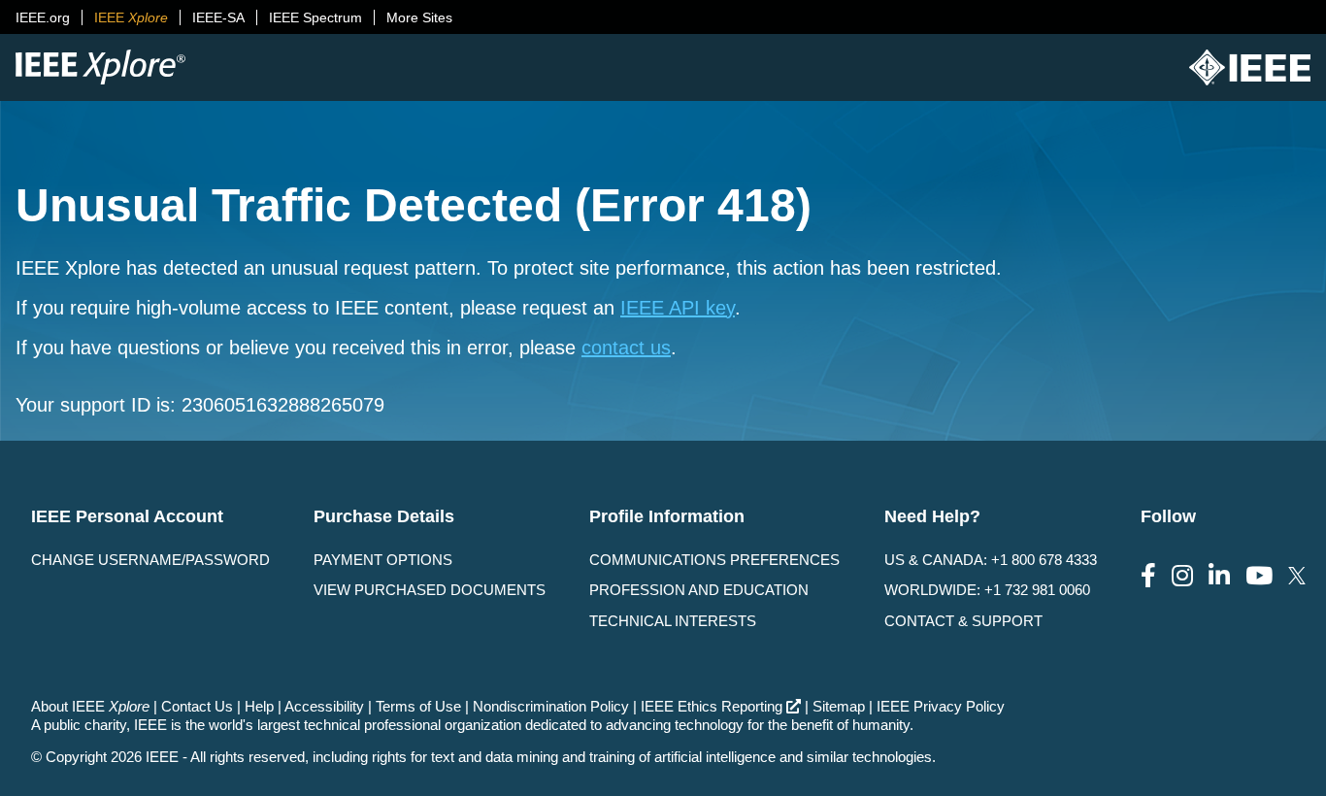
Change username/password (150, 559)
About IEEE (90, 706)
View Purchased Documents (430, 589)
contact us (626, 347)
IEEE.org (43, 17)
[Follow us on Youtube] (1259, 576)
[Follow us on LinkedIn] (1219, 576)
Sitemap (838, 706)
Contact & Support (963, 621)
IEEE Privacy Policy (941, 706)
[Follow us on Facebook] (1148, 576)
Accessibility (324, 706)
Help (259, 706)
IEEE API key (677, 307)
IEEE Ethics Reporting (711, 706)
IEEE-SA (218, 17)
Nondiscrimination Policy (551, 706)
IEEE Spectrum (315, 17)
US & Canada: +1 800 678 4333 (990, 559)
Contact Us (197, 706)
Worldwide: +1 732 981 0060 (987, 589)
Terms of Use (418, 706)
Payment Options (383, 559)
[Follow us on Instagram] (1182, 576)
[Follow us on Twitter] (1297, 576)
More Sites (419, 17)
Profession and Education (699, 589)
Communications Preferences (714, 559)
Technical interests (672, 621)
